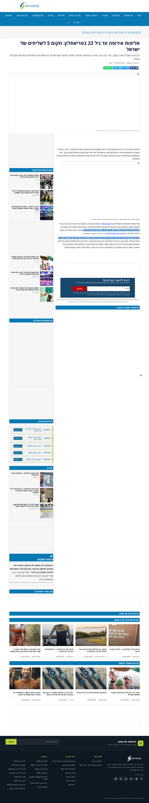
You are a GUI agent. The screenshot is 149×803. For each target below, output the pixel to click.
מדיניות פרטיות (70, 773)
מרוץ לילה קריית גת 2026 (38, 765)
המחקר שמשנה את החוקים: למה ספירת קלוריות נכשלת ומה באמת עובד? (24, 289)
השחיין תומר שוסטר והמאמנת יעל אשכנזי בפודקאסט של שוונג (27, 693)
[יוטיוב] (126, 779)
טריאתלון (128, 15)
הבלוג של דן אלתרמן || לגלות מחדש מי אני (125, 650)
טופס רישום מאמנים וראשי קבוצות (63, 761)
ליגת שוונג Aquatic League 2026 (38, 778)
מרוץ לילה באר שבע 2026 (16, 769)
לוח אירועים (22, 15)
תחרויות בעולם (92, 32)
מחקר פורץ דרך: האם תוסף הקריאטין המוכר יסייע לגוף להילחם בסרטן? (26, 505)
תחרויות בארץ (115, 32)
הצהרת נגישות (70, 777)
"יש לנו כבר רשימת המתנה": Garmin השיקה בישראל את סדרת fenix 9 (58, 693)
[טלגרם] (136, 779)
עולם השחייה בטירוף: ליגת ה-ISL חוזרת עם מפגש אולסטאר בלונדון (25, 273)
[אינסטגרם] (116, 779)
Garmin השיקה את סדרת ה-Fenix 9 (92, 692)
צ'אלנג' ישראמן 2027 (18, 765)
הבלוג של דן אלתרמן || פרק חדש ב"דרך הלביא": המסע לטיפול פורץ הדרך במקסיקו (24, 490)
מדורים (61, 15)
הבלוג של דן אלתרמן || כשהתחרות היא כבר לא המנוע (59, 650)
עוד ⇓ (76, 22)
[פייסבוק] (141, 779)
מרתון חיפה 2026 (19, 781)
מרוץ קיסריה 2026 (41, 769)
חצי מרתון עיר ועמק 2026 (38, 783)
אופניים (116, 15)
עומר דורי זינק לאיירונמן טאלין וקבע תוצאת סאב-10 (125, 693)
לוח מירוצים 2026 (19, 761)
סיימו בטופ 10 (108, 223)
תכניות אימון (75, 15)
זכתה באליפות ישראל (115, 233)
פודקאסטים (37, 15)
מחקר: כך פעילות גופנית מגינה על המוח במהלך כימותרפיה (93, 650)
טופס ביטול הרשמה (68, 765)
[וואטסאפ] (121, 779)
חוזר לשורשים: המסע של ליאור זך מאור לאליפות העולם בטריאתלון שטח (25, 650)
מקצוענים (134, 32)
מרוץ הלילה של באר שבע (17, 773)
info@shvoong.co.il (73, 302)
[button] (134, 67)
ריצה (139, 15)
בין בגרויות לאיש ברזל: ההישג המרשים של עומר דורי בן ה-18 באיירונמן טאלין (25, 258)
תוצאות (8, 15)
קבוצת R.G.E (70, 781)
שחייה (105, 15)
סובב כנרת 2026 (20, 777)
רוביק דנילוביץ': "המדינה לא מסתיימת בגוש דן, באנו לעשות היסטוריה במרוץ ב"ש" (25, 208)
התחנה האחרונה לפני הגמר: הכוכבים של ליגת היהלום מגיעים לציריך (24, 176)
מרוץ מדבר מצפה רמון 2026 (16, 785)
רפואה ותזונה (91, 15)
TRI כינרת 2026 (42, 761)
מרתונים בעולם (42, 787)
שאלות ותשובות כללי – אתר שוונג (90, 765)
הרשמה (11, 742)
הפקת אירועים (97, 761)
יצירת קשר (71, 785)
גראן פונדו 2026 (42, 773)
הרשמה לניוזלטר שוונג (68, 769)
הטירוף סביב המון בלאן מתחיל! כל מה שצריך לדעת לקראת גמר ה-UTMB (25, 192)
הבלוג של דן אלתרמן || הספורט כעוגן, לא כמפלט (25, 474)
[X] (131, 779)
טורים (50, 15)
